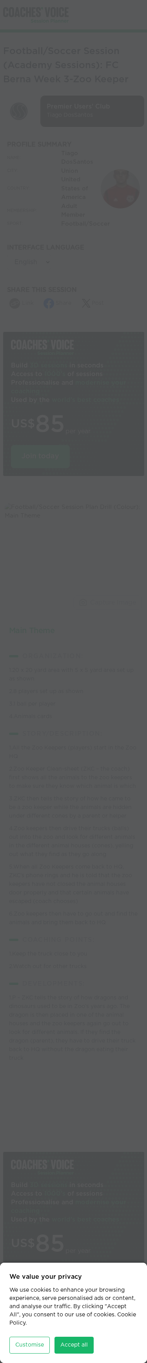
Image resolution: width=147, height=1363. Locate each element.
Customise (29, 1345)
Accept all (74, 1345)
